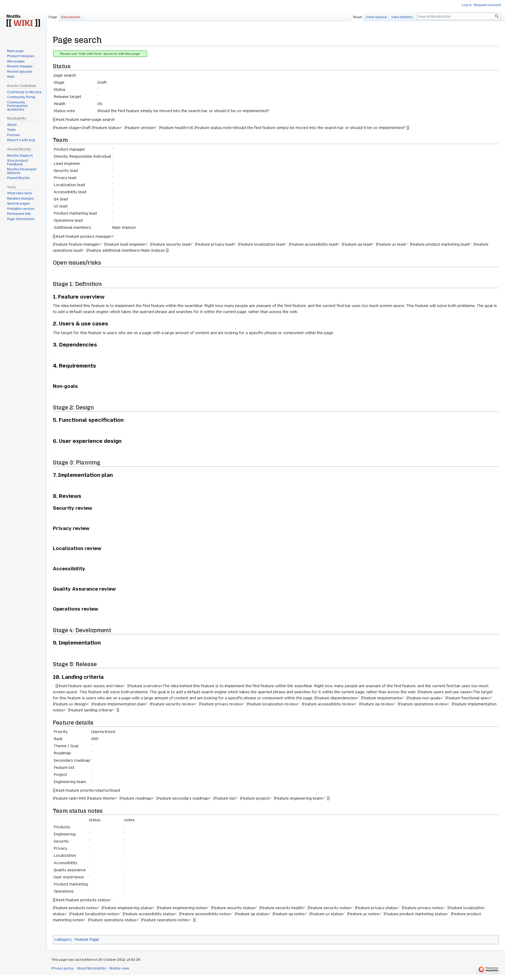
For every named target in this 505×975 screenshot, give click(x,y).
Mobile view (119, 968)
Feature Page (86, 939)
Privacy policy (63, 968)
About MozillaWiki (91, 968)
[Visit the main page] (23, 21)
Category (63, 939)
